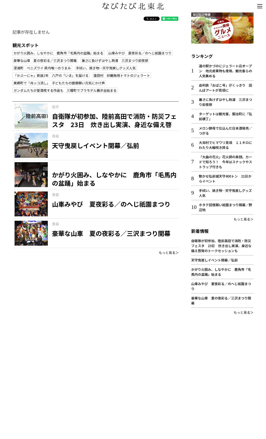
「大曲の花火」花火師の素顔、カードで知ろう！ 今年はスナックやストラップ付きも (225, 161)
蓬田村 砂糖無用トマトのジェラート (122, 75)
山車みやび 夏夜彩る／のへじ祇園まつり (139, 52)
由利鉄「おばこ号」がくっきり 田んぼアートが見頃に (225, 88)
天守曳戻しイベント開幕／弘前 (214, 260)
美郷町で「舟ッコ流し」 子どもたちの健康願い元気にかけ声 (59, 82)
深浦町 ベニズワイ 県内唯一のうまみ (42, 67)
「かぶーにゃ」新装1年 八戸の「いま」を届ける (51, 75)
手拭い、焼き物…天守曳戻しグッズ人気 (106, 67)
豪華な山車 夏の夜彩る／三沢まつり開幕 (45, 60)
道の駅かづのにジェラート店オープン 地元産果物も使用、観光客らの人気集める (225, 70)
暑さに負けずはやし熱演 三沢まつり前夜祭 (115, 60)
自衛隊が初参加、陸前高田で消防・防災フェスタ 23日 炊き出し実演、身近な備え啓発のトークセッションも (221, 245)
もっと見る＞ (169, 252)
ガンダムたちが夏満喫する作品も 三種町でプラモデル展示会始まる (65, 90)
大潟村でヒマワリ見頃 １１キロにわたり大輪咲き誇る (225, 145)
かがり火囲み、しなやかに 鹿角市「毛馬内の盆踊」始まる (58, 52)
